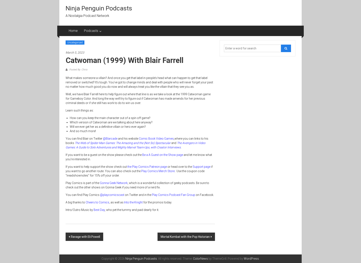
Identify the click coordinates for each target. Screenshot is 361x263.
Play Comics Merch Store (158, 171)
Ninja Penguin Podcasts (99, 8)
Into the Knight (133, 202)
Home (73, 31)
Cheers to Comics (97, 202)
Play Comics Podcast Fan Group (173, 195)
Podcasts (91, 31)
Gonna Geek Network (114, 183)
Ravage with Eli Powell (85, 236)
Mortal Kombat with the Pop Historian (185, 236)
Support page (201, 166)
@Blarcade (110, 138)
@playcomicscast (112, 195)
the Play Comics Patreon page (147, 166)
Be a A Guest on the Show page (162, 155)
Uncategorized (75, 42)
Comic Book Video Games (156, 138)
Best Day (99, 210)
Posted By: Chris (78, 69)
